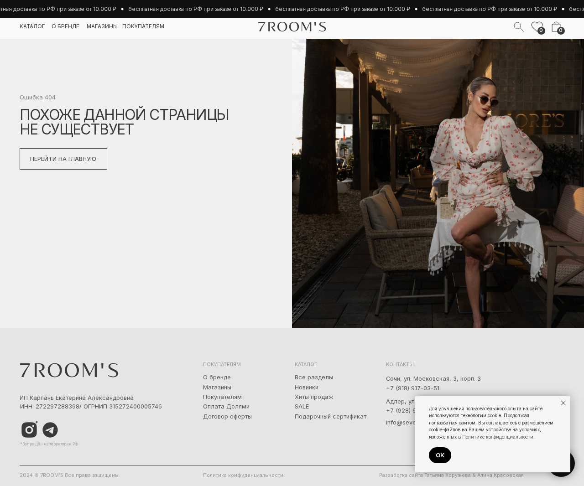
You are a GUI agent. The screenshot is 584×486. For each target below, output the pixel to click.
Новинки (306, 387)
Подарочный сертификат (330, 416)
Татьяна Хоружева (447, 475)
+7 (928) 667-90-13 (414, 410)
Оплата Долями (226, 406)
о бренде (65, 26)
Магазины (217, 387)
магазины (102, 26)
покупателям (143, 26)
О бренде (217, 377)
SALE (302, 406)
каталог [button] (32, 26)
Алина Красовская (500, 475)
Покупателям (222, 396)
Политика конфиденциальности (243, 475)
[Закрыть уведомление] (563, 403)
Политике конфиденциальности (497, 436)
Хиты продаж (314, 396)
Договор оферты (227, 416)
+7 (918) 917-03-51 (412, 388)
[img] (50, 430)
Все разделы (314, 377)
